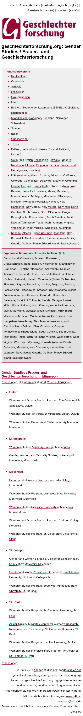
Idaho (45, 186)
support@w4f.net (69, 701)
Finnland (49, 118)
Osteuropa (17, 159)
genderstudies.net (70, 669)
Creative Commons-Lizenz (65, 706)
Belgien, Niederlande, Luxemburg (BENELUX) (39, 107)
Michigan (36, 196)
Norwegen (62, 118)
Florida (15, 186)
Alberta (26, 233)
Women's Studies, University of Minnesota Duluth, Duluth (44, 413)
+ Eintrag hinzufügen (32, 382)
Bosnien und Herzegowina (19, 289)
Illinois (54, 186)
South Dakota (67, 331)
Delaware (46, 180)
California (69, 175)
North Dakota (31, 212)
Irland (14, 102)
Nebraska (41, 201)
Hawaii (37, 186)
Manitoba (59, 233)
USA (13, 175)
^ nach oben (9, 382)
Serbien (54, 165)
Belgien (73, 107)
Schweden (17, 123)
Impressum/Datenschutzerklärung (60, 690)
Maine (51, 191)
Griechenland (19, 139)
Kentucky (27, 191)
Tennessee (28, 222)
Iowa (73, 186)
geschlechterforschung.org (64, 675)
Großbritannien (20, 97)
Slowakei (55, 159)
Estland (53, 149)
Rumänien (17, 165)
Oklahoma (54, 212)
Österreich (17, 81)
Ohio (44, 212)
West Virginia (35, 227)
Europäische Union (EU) (50, 253)
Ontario (15, 243)
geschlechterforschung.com (30, 675)
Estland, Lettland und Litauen (29, 149)
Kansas (15, 191)
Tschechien (41, 159)
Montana (28, 201)
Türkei (15, 144)
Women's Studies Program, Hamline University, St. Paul (43, 642)
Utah (48, 222)
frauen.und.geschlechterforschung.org (34, 680)
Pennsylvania (19, 217)
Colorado (16, 180)
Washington (18, 227)
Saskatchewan (69, 243)
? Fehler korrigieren (59, 382)
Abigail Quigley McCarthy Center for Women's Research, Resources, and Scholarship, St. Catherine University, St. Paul (44, 629)
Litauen (15, 154)
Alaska (34, 175)
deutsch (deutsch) (41, 5)
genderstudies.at (26, 685)
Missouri (16, 201)
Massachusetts (20, 196)
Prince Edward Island (46, 243)
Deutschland (18, 76)
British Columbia (43, 233)
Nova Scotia (66, 238)
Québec (26, 243)
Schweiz (16, 86)
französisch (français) (41, 10)
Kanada (16, 233)
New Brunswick (39, 347)
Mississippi (64, 196)
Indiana (64, 186)
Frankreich (17, 91)
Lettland (64, 149)
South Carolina (56, 217)
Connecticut (31, 180)
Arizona (44, 175)
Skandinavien (19, 118)
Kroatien (34, 170)
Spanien (16, 128)
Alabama (23, 175)
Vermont (57, 222)
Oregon (66, 212)
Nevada (53, 201)
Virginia (68, 222)
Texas (39, 222)
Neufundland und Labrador (41, 238)
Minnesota (50, 196)
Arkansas (56, 175)
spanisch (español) (68, 10)
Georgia (26, 186)
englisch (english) (67, 5)
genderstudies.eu (70, 685)
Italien (15, 133)
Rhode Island (37, 217)
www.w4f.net (73, 696)
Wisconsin (51, 227)
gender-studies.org (45, 669)
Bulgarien (42, 165)
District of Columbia (65, 180)
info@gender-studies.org (21, 690)
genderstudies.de (70, 680)
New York (64, 206)
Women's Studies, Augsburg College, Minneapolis (39, 447)
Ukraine (30, 165)
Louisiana (40, 191)
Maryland (62, 191)
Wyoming (64, 227)
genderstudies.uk (48, 685)
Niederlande (18, 112)
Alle (31, 253)
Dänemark (35, 118)
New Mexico (49, 206)
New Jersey (33, 206)
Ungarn (66, 159)
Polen (29, 159)
